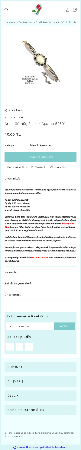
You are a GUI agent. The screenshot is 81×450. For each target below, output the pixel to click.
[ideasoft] (20, 447)
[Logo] (37, 10)
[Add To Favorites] (16, 167)
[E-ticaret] (40, 447)
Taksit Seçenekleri (18, 283)
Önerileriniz (13, 294)
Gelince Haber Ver (40, 157)
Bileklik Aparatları (41, 145)
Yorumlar (11, 272)
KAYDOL (64, 326)
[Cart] (74, 9)
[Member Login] (67, 9)
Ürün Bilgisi (13, 178)
